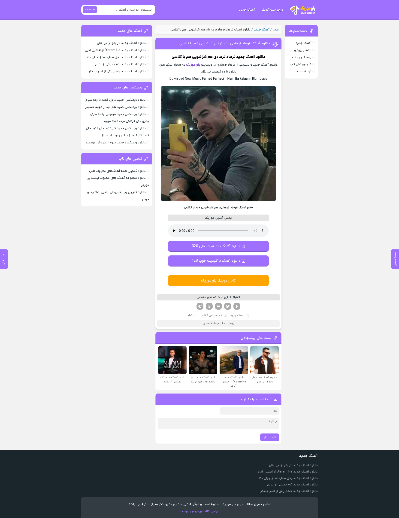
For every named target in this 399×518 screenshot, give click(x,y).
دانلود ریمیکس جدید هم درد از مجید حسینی (115, 107)
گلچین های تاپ (300, 64)
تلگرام (199, 306)
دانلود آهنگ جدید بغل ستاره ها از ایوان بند (116, 57)
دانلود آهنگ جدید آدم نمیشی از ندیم (120, 64)
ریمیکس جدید (301, 57)
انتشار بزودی (302, 50)
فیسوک (236, 306)
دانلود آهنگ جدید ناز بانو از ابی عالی (121, 43)
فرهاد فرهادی (224, 56)
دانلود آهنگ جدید (250, 56)
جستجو (90, 10)
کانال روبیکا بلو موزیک (218, 280)
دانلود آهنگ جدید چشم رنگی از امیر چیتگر (117, 71)
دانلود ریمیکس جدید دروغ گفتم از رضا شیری (115, 100)
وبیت (184, 511)
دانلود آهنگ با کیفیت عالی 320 (216, 246)
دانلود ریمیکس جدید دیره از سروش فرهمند (115, 142)
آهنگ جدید (247, 10)
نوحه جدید (303, 71)
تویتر (227, 306)
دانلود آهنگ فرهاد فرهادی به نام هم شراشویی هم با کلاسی (224, 43)
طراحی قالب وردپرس (205, 511)
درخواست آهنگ (272, 10)
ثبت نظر (270, 437)
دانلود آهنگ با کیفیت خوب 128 (216, 260)
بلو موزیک (193, 65)
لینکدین (218, 306)
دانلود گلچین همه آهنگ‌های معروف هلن (117, 171)
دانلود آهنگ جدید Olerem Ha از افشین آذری (115, 50)
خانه (276, 29)
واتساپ (209, 306)
